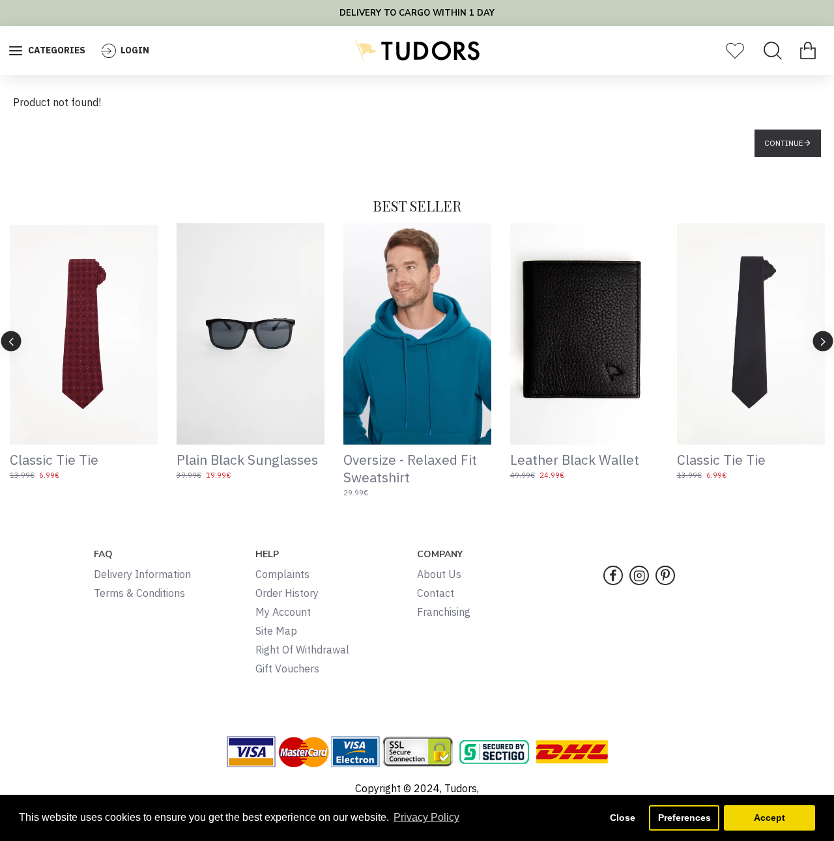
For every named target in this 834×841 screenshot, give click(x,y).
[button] (11, 341)
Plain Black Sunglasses (247, 460)
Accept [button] (769, 817)
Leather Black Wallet (574, 460)
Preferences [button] (684, 817)
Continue (783, 143)
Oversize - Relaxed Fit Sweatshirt (410, 468)
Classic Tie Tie (54, 460)
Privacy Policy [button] (426, 817)
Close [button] (622, 817)
